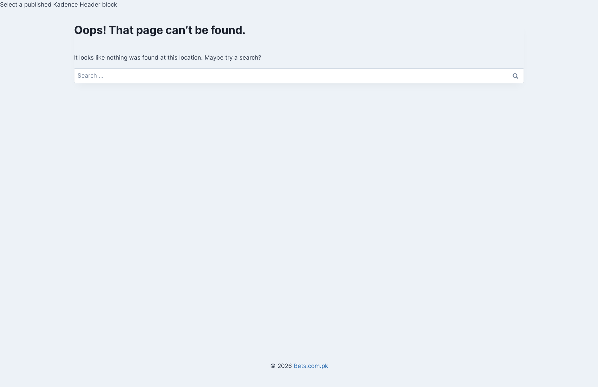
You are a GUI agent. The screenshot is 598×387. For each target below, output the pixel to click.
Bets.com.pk (311, 365)
